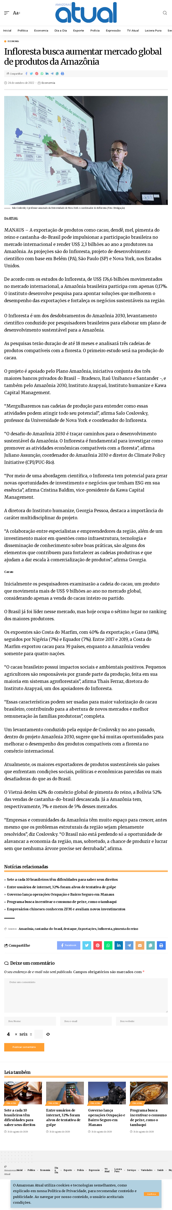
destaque (70, 929)
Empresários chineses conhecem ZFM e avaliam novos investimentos (66, 909)
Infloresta (105, 929)
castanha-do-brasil (48, 929)
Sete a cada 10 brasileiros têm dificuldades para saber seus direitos (62, 879)
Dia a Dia (11, 1103)
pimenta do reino (125, 929)
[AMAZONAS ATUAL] (86, 13)
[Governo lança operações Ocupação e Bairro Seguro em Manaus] (107, 1093)
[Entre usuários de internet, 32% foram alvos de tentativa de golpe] (65, 1093)
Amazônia (26, 929)
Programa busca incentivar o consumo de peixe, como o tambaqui (62, 902)
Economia (13, 41)
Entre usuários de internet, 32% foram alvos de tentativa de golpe (61, 887)
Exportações (87, 929)
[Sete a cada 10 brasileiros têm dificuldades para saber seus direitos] (23, 1093)
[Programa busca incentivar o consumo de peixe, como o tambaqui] (149, 1093)
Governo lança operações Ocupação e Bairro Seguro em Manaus (60, 894)
